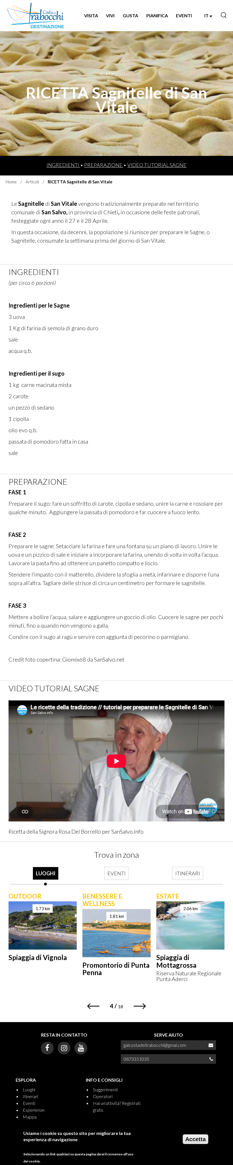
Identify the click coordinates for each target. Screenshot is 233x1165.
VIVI (110, 15)
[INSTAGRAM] (64, 1048)
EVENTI (184, 15)
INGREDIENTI (63, 165)
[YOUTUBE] (81, 1048)
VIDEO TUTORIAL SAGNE (156, 165)
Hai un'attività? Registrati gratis (116, 1106)
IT (206, 15)
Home (11, 181)
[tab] (45, 876)
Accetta (195, 1139)
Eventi (29, 1103)
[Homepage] (36, 15)
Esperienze (34, 1110)
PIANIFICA (157, 15)
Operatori (103, 1096)
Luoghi (29, 1089)
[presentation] (45, 876)
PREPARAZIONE (103, 165)
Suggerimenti (105, 1089)
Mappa (30, 1116)
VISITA (91, 15)
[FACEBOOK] (47, 1048)
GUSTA (130, 15)
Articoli (32, 181)
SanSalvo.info (127, 831)
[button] (93, 1006)
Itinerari (30, 1096)
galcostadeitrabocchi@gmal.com (155, 1045)
